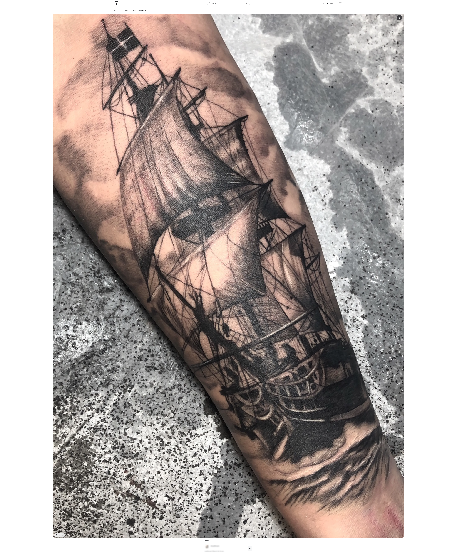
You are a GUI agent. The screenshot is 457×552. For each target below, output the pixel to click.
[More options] (399, 17)
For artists (328, 3)
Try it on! (59, 535)
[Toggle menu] (340, 3)
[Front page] (116, 3)
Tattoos (245, 3)
